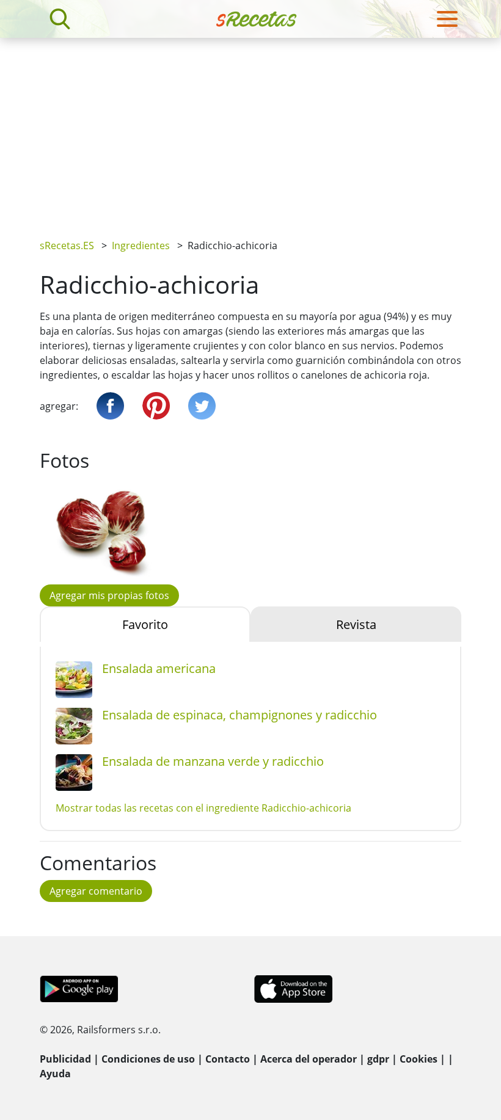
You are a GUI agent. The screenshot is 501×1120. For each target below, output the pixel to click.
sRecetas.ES (67, 245)
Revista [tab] (356, 624)
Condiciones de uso (148, 1059)
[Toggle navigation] (447, 19)
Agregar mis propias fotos (109, 595)
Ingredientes (141, 245)
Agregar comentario (95, 891)
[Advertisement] (250, 129)
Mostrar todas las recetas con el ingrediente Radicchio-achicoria (203, 808)
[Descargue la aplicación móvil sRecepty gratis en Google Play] (79, 988)
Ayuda (55, 1073)
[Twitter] (202, 406)
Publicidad (65, 1059)
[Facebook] (110, 406)
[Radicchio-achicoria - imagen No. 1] (104, 530)
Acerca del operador (308, 1059)
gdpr (378, 1059)
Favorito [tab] (145, 624)
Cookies (418, 1059)
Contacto (227, 1059)
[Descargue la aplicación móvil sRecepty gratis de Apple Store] (292, 988)
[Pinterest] (156, 406)
